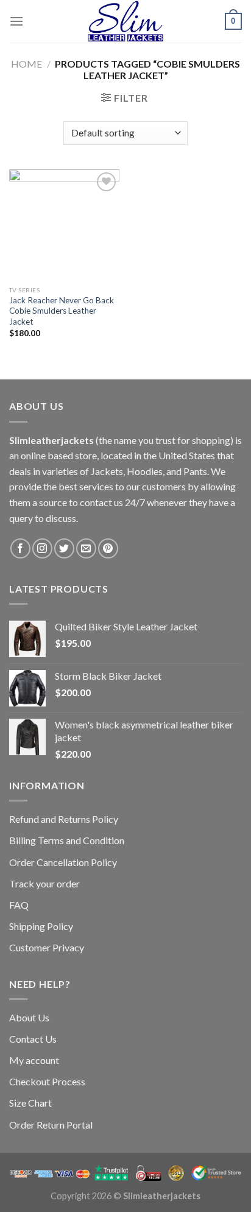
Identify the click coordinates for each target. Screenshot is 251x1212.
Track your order (44, 883)
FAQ (19, 905)
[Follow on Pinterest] (108, 548)
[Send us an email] (86, 548)
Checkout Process (47, 1081)
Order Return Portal (51, 1124)
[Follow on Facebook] (20, 548)
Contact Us (33, 1039)
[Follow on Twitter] (64, 548)
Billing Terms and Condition (66, 840)
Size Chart (30, 1102)
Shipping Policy (41, 926)
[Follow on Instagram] (42, 548)
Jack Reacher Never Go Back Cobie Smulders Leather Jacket (61, 310)
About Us (29, 1017)
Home (26, 63)
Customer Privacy (46, 947)
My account (34, 1060)
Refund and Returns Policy (63, 819)
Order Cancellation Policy (63, 862)
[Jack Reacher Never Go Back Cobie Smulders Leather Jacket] (64, 224)
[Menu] (16, 21)
